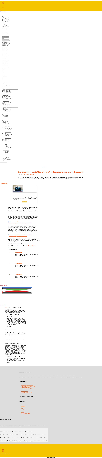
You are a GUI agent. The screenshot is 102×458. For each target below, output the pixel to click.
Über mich (4, 86)
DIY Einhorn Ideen (5, 66)
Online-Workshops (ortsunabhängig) (27, 388)
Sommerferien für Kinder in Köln (26, 392)
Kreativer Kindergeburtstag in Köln (27, 385)
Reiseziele (4, 68)
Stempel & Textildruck (6, 33)
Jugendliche (4, 27)
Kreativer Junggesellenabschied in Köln (28, 386)
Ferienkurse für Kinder (6, 43)
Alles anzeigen (4, 47)
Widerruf (22, 412)
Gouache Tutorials (8, 132)
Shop (2, 46)
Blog (2, 51)
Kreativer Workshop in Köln (25, 387)
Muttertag (3, 80)
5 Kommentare (31, 174)
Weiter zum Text (4, 183)
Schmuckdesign (5, 32)
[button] (2, 287)
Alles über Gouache (8, 128)
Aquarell (4, 122)
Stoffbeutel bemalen (5, 26)
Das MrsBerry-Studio (5, 85)
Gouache (4, 127)
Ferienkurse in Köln (24, 391)
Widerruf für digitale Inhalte (25, 413)
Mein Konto (3, 7)
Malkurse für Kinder (5, 44)
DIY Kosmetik (4, 65)
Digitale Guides (4, 48)
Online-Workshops (5, 45)
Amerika (3, 73)
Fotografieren (25, 174)
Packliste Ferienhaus (5, 74)
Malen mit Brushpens (5, 20)
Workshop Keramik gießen (5, 38)
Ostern (3, 79)
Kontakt (22, 408)
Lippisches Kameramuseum (13, 246)
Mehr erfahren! (25, 201)
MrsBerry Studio (4, 158)
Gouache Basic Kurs (8, 129)
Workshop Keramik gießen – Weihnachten (6, 40)
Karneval (3, 78)
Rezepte (3, 75)
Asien (3, 71)
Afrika (3, 72)
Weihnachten (4, 82)
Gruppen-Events (4, 41)
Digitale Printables (5, 49)
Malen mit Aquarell (5, 19)
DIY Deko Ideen (5, 64)
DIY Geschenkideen (8, 134)
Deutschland (4, 69)
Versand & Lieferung (24, 409)
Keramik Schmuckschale (4, 24)
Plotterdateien (4, 50)
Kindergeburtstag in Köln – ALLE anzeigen (5, 18)
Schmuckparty (4, 25)
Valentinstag (4, 77)
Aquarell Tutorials (8, 126)
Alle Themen (5, 121)
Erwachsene (4, 103)
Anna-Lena (7, 307)
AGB (21, 407)
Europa (3, 70)
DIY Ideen (5, 133)
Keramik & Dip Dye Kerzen (5, 22)
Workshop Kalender (5, 36)
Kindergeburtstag (5, 67)
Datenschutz (23, 406)
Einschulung (4, 81)
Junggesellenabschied (6, 42)
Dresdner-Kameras (31, 245)
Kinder (3, 16)
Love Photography (18, 252)
